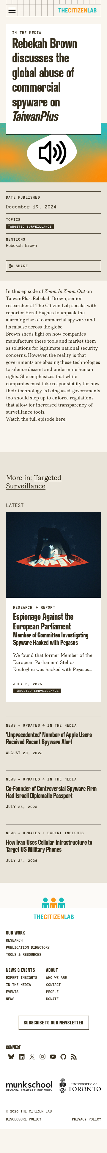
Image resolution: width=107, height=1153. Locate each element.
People (52, 992)
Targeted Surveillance (30, 226)
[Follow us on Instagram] (42, 1056)
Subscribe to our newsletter (53, 1022)
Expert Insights (65, 833)
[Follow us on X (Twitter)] (32, 1056)
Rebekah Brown (21, 245)
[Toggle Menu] (12, 10)
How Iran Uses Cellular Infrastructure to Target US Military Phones (49, 846)
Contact (53, 985)
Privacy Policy (86, 1119)
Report (48, 607)
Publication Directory (28, 947)
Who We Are (56, 978)
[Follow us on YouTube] (53, 1056)
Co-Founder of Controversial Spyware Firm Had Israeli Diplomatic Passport (51, 792)
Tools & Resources (23, 955)
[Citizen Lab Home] (77, 11)
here (60, 419)
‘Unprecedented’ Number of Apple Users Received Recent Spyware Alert (49, 738)
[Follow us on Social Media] (63, 1056)
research (23, 607)
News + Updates (23, 725)
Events (12, 992)
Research (14, 940)
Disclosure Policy (23, 1119)
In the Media (26, 33)
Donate (52, 999)
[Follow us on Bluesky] (11, 1056)
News (10, 999)
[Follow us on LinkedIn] (21, 1056)
